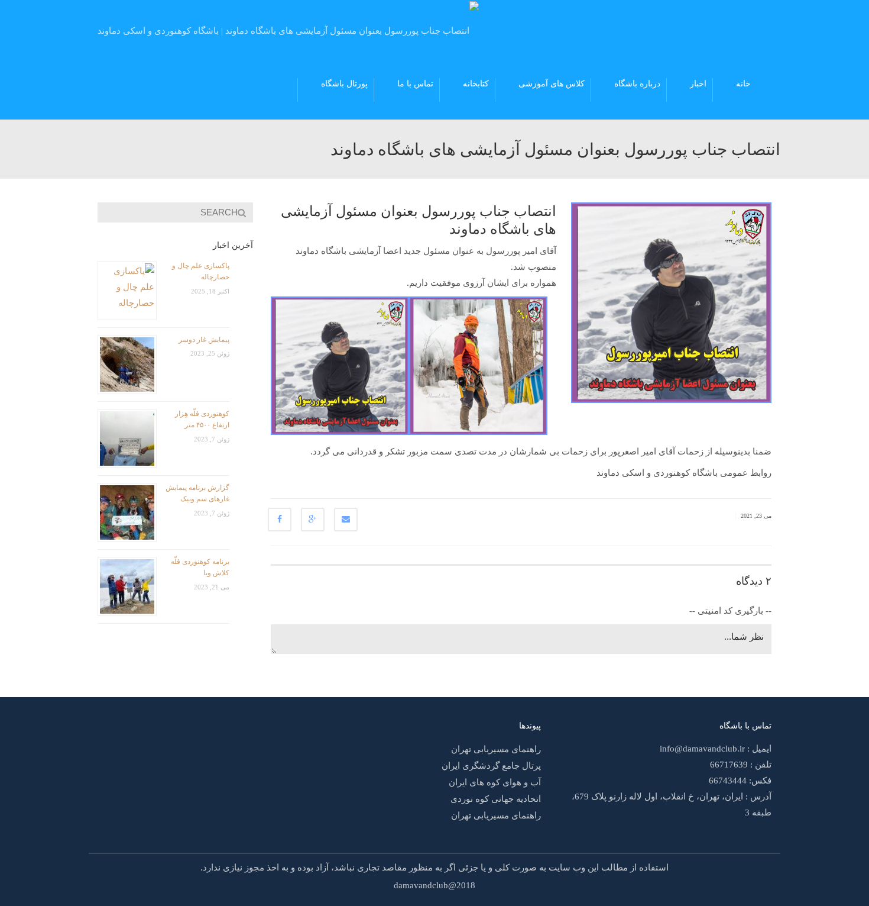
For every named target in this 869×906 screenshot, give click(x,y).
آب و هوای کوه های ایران (495, 782)
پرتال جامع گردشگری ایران (491, 765)
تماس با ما (415, 83)
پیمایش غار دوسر (204, 340)
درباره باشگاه (637, 83)
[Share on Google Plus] (313, 519)
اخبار (698, 83)
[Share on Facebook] (279, 519)
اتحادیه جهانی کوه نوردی (495, 799)
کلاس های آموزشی (551, 83)
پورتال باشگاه (344, 83)
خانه (743, 83)
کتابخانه (476, 83)
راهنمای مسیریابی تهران (496, 749)
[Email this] (346, 519)
